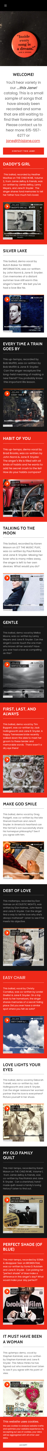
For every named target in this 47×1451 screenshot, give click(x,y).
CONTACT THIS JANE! (23, 151)
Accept (23, 1445)
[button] (5, 5)
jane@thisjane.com (23, 140)
